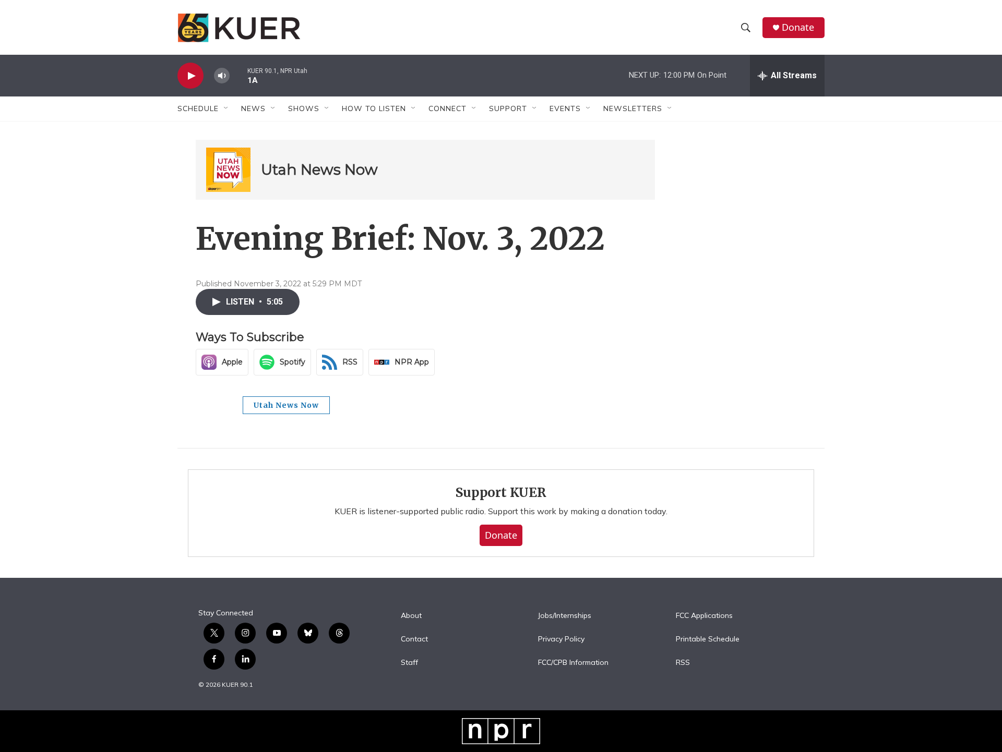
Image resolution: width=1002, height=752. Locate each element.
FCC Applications (704, 616)
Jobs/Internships (564, 616)
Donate (798, 27)
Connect (447, 108)
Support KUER (501, 492)
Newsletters (632, 108)
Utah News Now (319, 169)
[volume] (222, 76)
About (411, 616)
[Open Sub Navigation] (226, 108)
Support (508, 108)
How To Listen (374, 108)
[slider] (238, 75)
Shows (303, 108)
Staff (409, 663)
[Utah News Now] (228, 170)
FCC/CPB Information (573, 663)
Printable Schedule (707, 639)
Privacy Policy (561, 639)
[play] (190, 76)
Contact (414, 639)
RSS (683, 663)
